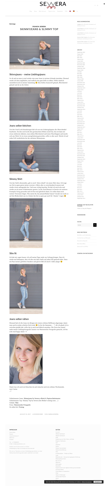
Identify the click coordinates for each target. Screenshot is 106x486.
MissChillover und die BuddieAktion (84, 235)
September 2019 (81, 88)
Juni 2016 (79, 143)
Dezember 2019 (81, 82)
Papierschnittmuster (53, 398)
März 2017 (79, 134)
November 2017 (81, 123)
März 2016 (79, 148)
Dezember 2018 (81, 104)
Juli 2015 (79, 162)
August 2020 (80, 70)
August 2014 (80, 182)
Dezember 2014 (81, 175)
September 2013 (81, 198)
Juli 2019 (79, 91)
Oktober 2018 (80, 107)
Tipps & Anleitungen (60, 475)
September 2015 (81, 159)
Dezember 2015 (81, 154)
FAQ (57, 451)
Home (57, 478)
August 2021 (80, 54)
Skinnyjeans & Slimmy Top (39, 29)
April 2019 (79, 97)
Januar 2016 (80, 152)
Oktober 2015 (80, 157)
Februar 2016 (80, 150)
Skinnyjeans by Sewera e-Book (34, 398)
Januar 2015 (80, 173)
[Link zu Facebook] (95, 5)
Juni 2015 (79, 164)
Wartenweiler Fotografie (22, 405)
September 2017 (81, 127)
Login (57, 455)
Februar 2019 (80, 100)
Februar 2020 (80, 79)
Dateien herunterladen (61, 448)
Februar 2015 (80, 171)
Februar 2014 (80, 193)
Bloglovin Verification (61, 441)
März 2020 (79, 77)
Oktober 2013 (80, 196)
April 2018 (79, 114)
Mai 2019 (79, 95)
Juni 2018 (79, 111)
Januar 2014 (80, 195)
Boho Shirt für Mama (81, 243)
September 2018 (81, 109)
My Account (58, 460)
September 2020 (81, 68)
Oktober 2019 (80, 86)
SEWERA (43, 26)
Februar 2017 (80, 136)
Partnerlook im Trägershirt (82, 240)
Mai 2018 (79, 113)
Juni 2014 (79, 186)
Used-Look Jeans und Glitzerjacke (83, 237)
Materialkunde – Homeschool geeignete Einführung (68, 457)
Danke (57, 446)
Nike (16, 403)
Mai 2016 (79, 145)
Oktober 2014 (80, 178)
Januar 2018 (80, 120)
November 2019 (81, 84)
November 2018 (81, 105)
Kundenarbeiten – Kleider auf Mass (64, 453)
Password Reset (60, 469)
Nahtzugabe (58, 464)
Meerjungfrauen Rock (61, 459)
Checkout (58, 444)
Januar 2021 (80, 61)
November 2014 (81, 177)
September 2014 (81, 180)
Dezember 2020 (81, 63)
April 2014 (79, 189)
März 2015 (79, 170)
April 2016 (79, 146)
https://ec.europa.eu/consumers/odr (25, 448)
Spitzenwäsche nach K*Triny (82, 246)
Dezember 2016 (81, 139)
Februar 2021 (80, 59)
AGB (57, 437)
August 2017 (80, 129)
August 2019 (80, 89)
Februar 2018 (80, 118)
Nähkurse (58, 462)
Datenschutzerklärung (61, 450)
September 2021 (81, 52)
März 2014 (79, 191)
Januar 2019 (80, 102)
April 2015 (79, 168)
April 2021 (79, 56)
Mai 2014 (79, 187)
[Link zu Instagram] (97, 5)
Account (58, 432)
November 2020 (81, 64)
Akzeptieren (98, 482)
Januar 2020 (80, 80)
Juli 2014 (79, 184)
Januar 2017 (80, 138)
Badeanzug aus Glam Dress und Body (65, 439)
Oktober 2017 (80, 125)
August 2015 (80, 161)
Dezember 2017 (81, 122)
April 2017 (79, 132)
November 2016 (81, 141)
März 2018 (79, 116)
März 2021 (79, 57)
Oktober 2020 (80, 66)
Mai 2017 (79, 130)
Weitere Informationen (87, 482)
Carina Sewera (53, 414)
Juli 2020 (79, 72)
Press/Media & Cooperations (62, 471)
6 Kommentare (37, 414)
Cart (57, 442)
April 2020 (79, 75)
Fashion (35, 26)
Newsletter (58, 466)
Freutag (21, 407)
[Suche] (77, 11)
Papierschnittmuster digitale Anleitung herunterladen (68, 467)
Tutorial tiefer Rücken (61, 476)
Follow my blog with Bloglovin (84, 208)
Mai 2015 (79, 166)
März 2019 (79, 98)
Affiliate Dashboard (60, 434)
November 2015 (81, 155)
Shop (57, 473)
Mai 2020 (79, 73)
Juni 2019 (79, 93)
